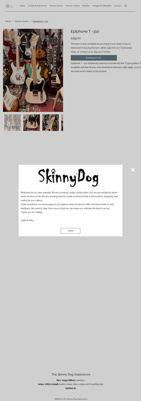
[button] (70, 231)
